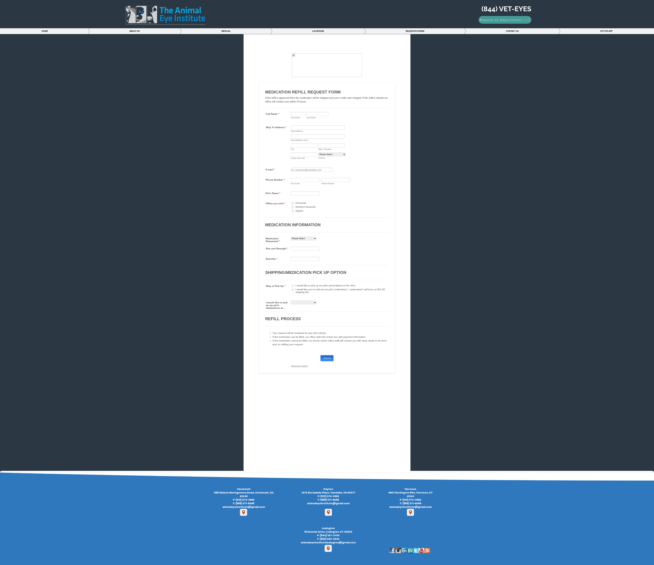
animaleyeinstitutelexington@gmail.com (328, 542)
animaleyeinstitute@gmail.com (243, 507)
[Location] (243, 512)
